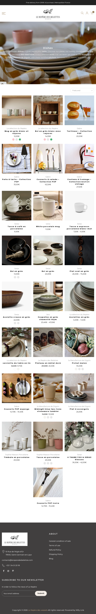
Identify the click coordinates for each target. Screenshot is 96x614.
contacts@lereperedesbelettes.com (17, 560)
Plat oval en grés (79, 271)
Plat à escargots (79, 409)
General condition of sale (60, 541)
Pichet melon (79, 363)
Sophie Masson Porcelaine (16, 454)
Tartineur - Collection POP (79, 132)
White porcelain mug (48, 226)
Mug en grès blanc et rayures (17, 132)
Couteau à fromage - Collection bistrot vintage (79, 181)
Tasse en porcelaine (48, 457)
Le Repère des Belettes (48, 360)
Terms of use (54, 545)
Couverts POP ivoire (48, 503)
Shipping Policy (56, 554)
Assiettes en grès (79, 317)
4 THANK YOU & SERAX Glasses (79, 458)
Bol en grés (16, 271)
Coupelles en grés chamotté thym (48, 318)
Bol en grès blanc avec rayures (48, 132)
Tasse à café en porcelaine (17, 227)
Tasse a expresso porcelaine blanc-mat (79, 227)
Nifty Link (80, 610)
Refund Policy (55, 550)
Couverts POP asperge (16, 409)
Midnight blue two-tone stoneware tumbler (48, 410)
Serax (16, 224)
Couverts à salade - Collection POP (48, 180)
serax (48, 224)
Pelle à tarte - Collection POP (16, 180)
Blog (51, 558)
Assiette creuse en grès (16, 317)
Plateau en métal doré (48, 363)
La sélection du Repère (16, 128)
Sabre (79, 128)
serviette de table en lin (17, 363)
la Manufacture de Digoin (79, 360)
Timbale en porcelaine (17, 457)
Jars (48, 314)
